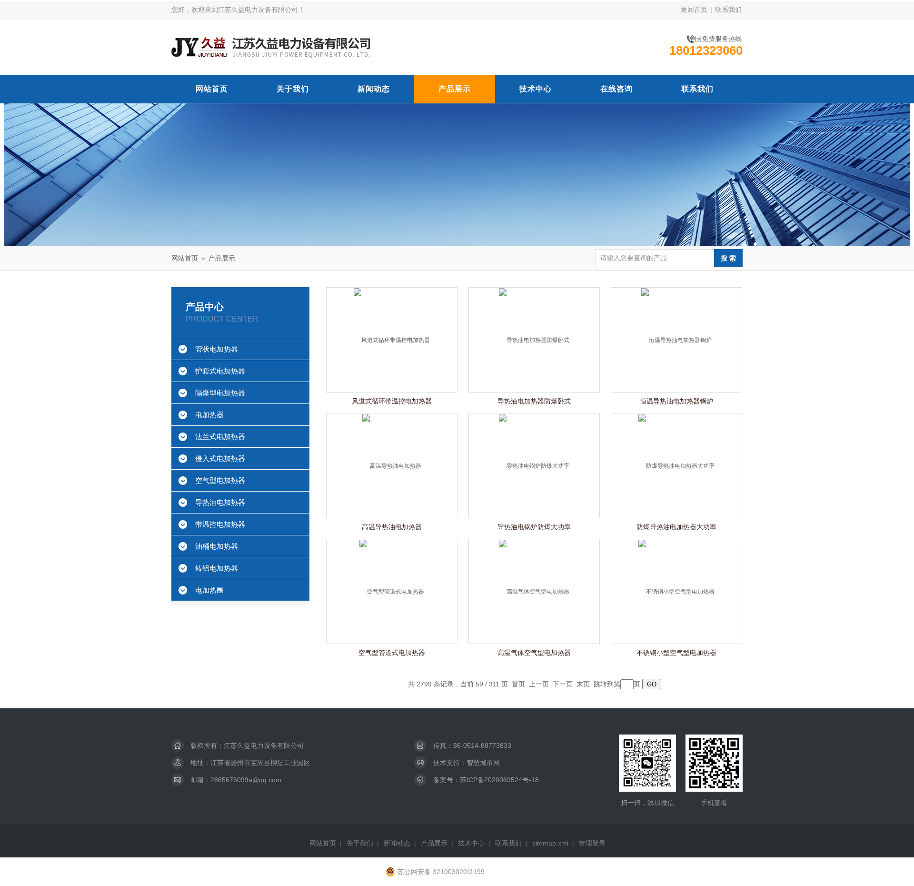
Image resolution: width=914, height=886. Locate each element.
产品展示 (454, 89)
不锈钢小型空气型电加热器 (676, 652)
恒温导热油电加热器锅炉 (676, 401)
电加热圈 (209, 590)
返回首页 (694, 9)
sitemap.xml (550, 843)
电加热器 (209, 415)
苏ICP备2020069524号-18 (499, 780)
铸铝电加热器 (216, 568)
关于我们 (293, 89)
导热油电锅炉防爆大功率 (534, 527)
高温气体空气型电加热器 (534, 652)
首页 (518, 684)
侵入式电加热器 (220, 458)
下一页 (563, 684)
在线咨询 (616, 89)
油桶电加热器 (216, 546)
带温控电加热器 (220, 524)
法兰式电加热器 (220, 437)
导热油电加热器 (220, 502)
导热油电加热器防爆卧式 (534, 401)
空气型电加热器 (220, 480)
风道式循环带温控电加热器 (392, 401)
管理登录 (592, 843)
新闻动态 (374, 89)
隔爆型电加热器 (220, 393)
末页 (583, 684)
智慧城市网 (483, 762)
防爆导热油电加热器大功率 (676, 527)
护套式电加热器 (220, 371)
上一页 (539, 684)
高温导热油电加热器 (392, 527)
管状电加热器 (216, 349)
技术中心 (535, 89)
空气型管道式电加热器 (391, 652)
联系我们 (728, 9)
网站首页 (212, 89)
